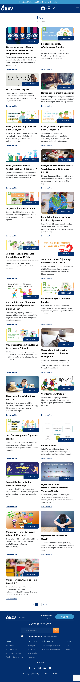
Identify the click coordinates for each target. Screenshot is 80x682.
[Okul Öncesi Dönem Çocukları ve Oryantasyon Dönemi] (22, 334)
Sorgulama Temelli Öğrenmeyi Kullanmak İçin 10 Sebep (56, 261)
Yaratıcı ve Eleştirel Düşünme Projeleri (55, 300)
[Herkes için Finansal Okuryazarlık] (57, 81)
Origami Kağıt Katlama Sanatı (21, 209)
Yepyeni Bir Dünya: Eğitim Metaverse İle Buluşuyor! (18, 484)
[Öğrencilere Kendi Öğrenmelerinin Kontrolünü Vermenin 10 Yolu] (57, 471)
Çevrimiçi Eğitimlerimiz (51, 649)
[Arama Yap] (54, 8)
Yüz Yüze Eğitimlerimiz (51, 646)
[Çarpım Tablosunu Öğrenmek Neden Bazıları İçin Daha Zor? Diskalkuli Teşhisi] (22, 290)
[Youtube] (49, 668)
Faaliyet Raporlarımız (14, 657)
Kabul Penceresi (49, 446)
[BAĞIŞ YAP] (43, 8)
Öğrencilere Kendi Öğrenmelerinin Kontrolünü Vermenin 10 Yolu (54, 488)
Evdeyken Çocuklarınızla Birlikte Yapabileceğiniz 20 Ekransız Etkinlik (57, 169)
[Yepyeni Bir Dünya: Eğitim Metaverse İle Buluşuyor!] (22, 470)
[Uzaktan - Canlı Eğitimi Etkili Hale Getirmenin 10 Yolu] (22, 245)
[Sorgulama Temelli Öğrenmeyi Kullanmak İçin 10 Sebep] (57, 248)
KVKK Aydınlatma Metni (33, 636)
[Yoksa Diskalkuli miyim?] (22, 79)
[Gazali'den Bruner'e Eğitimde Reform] (22, 384)
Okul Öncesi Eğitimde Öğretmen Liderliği (22, 437)
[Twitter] (34, 668)
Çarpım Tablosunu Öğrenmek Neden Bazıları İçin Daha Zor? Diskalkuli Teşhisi (21, 305)
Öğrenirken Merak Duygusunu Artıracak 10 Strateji (21, 533)
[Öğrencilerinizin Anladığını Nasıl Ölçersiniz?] (22, 567)
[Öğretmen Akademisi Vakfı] (7, 8)
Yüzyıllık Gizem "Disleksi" (53, 394)
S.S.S (67, 646)
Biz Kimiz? (10, 646)
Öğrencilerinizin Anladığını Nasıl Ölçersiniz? (21, 581)
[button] (37, 8)
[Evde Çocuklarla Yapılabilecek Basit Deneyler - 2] (57, 116)
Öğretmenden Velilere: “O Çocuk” (54, 537)
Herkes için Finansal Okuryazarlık (57, 93)
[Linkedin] (45, 668)
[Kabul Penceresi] (57, 430)
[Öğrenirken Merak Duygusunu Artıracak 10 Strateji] (22, 520)
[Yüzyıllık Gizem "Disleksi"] (57, 383)
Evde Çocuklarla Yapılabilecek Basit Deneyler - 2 (56, 128)
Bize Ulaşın (70, 649)
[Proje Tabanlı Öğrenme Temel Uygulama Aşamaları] (57, 203)
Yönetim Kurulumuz (13, 653)
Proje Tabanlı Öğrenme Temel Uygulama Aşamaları (55, 218)
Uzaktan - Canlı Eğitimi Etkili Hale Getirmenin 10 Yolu (20, 255)
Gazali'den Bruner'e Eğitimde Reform (20, 398)
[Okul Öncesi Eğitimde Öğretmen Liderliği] (22, 425)
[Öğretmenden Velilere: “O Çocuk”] (57, 521)
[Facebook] (29, 668)
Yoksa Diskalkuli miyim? (17, 90)
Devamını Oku (11, 69)
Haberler (31, 657)
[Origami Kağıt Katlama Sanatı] (22, 198)
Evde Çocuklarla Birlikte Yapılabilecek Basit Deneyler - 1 (21, 167)
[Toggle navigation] (77, 8)
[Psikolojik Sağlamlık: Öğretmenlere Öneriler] (57, 33)
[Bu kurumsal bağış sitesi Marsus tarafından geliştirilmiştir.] (40, 662)
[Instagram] (40, 668)
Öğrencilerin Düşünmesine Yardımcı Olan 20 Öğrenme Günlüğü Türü (54, 353)
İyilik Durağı (32, 653)
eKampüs (31, 646)
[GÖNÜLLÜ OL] (49, 8)
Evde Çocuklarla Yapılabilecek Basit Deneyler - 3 (21, 128)
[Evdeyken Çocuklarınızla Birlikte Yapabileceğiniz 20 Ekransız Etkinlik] (57, 155)
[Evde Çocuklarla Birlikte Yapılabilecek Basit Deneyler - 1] (22, 155)
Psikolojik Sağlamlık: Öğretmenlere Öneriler (52, 45)
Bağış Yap (64, 617)
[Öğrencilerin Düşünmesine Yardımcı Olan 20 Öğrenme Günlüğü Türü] (57, 337)
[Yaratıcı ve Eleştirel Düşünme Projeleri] (57, 288)
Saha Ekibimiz (11, 649)
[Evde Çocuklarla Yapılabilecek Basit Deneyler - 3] (22, 116)
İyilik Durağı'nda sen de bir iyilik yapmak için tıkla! (38, 2)
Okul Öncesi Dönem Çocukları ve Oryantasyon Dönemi (22, 346)
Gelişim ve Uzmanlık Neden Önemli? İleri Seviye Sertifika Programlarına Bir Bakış (20, 50)
